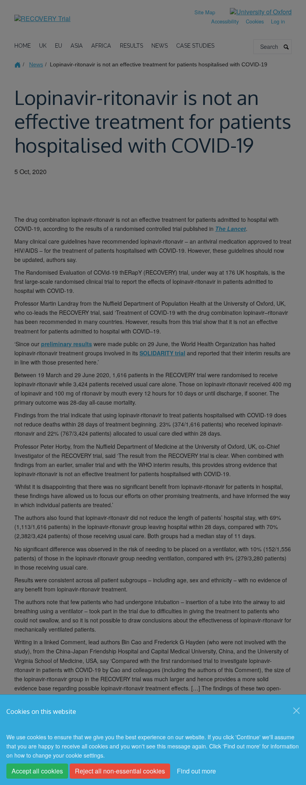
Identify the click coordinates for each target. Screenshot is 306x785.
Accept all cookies (37, 770)
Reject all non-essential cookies (120, 770)
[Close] (296, 710)
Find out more (196, 770)
